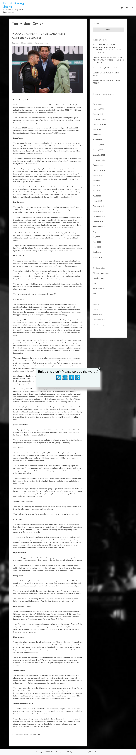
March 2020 (97, 257)
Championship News (41, 43)
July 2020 (96, 237)
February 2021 (98, 206)
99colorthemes (94, 752)
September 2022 (99, 124)
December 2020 (99, 216)
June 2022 (97, 129)
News (95, 283)
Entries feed (97, 315)
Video (95, 294)
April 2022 (97, 134)
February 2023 (98, 109)
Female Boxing (98, 278)
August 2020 (98, 232)
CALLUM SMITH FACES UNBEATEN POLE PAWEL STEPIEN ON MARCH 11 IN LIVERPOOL (108, 60)
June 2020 (97, 242)
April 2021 (97, 196)
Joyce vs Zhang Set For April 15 (105, 68)
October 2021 (98, 165)
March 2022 (97, 140)
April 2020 (97, 252)
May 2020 (97, 247)
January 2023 (98, 114)
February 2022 (98, 145)
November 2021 (99, 160)
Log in (95, 309)
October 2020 (98, 221)
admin (16, 43)
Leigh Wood (23, 734)
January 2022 (98, 150)
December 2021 (99, 155)
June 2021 (96, 186)
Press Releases (98, 289)
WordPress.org (98, 325)
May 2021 (96, 191)
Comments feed (99, 320)
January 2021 (98, 211)
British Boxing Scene (58, 752)
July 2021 (96, 181)
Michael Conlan (36, 734)
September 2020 (99, 227)
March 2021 (97, 201)
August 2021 (98, 175)
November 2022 (99, 119)
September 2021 (99, 170)
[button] (132, 8)
